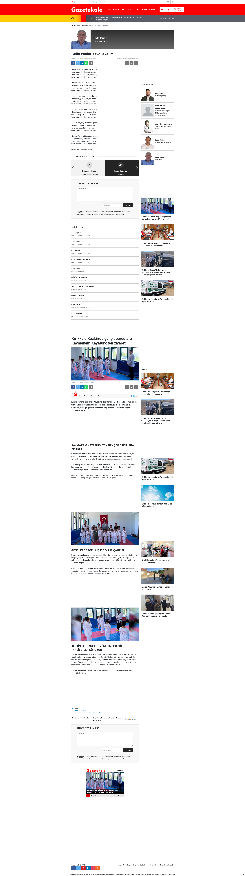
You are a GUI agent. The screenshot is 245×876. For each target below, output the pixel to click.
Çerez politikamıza (165, 874)
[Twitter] (78, 63)
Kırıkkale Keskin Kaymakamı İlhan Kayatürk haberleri (91, 713)
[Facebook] (73, 63)
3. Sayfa (152, 9)
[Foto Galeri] (173, 2)
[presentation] (78, 18)
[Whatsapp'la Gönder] (86, 63)
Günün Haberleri (88, 2)
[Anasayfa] (72, 2)
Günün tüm (167, 18)
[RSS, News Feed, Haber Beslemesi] (97, 868)
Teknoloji (131, 9)
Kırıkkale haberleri (80, 710)
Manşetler (78, 2)
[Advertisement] (55, 50)
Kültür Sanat (119, 9)
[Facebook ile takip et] (131, 396)
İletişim (135, 865)
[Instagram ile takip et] (136, 396)
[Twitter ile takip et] (134, 396)
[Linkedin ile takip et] (88, 868)
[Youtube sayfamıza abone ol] (83, 868)
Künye (129, 865)
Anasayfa (77, 26)
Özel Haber (142, 9)
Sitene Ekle (103, 2)
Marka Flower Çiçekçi (166, 865)
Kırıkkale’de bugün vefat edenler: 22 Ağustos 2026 (112, 18)
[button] (127, 63)
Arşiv (96, 2)
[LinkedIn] (82, 63)
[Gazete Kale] (86, 9)
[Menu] (162, 9)
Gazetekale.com (85, 396)
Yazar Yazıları (86, 26)
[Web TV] (168, 2)
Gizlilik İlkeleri (144, 865)
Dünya (108, 9)
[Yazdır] (91, 63)
